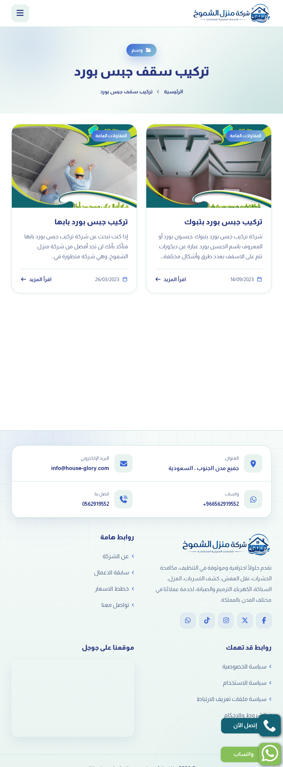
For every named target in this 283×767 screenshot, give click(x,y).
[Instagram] (226, 620)
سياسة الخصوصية (244, 666)
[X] (245, 620)
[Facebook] (264, 620)
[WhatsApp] (188, 620)
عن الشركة (115, 556)
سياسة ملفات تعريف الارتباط (231, 699)
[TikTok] (207, 620)
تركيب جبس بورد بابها (91, 222)
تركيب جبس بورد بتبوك (223, 222)
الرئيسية (173, 91)
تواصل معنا (115, 605)
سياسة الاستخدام (244, 683)
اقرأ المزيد (175, 279)
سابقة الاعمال (111, 572)
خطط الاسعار (112, 588)
